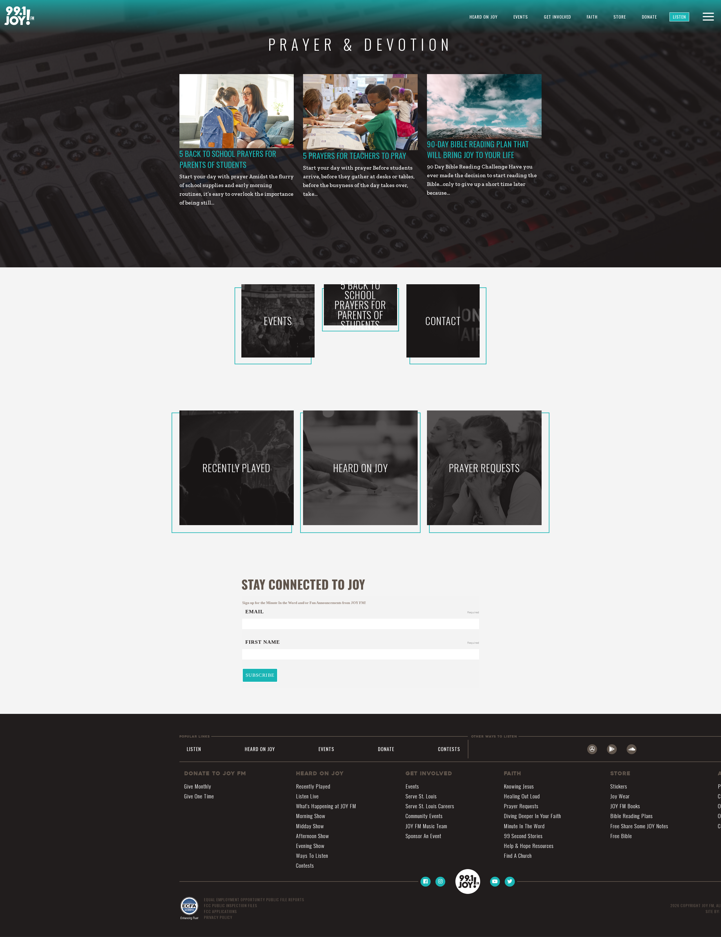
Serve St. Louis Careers (430, 806)
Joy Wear (620, 796)
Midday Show (310, 825)
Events (520, 16)
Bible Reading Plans (631, 816)
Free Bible (621, 835)
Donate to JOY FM (215, 773)
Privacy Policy (218, 917)
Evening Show (310, 845)
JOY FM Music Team (426, 825)
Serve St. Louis (421, 796)
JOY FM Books (625, 806)
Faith (592, 16)
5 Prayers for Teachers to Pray (354, 155)
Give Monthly (197, 786)
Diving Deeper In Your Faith (532, 816)
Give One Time (199, 796)
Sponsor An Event (423, 835)
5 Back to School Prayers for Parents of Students (227, 159)
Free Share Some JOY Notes (639, 825)
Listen (679, 16)
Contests (449, 748)
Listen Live (307, 796)
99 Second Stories (523, 835)
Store (619, 16)
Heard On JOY (320, 773)
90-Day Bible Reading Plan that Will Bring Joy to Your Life (478, 149)
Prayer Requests (521, 806)
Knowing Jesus (519, 786)
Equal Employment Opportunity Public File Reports (254, 899)
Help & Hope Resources (529, 845)
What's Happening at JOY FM (326, 806)
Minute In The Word (524, 825)
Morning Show (310, 816)
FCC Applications (220, 911)
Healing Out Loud (522, 796)
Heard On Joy (483, 16)
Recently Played (313, 786)
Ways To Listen (312, 855)
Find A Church (518, 855)
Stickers (618, 786)
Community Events (424, 816)
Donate (649, 16)
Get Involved (557, 16)
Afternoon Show (312, 835)
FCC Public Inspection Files (230, 905)
